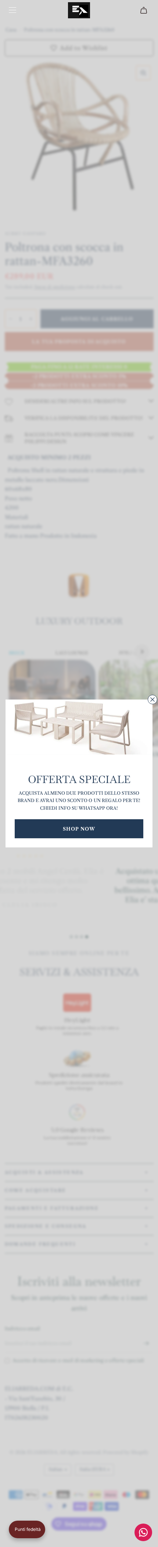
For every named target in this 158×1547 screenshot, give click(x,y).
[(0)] (144, 10)
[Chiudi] (152, 699)
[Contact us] (143, 1532)
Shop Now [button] (79, 829)
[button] (27, 1529)
